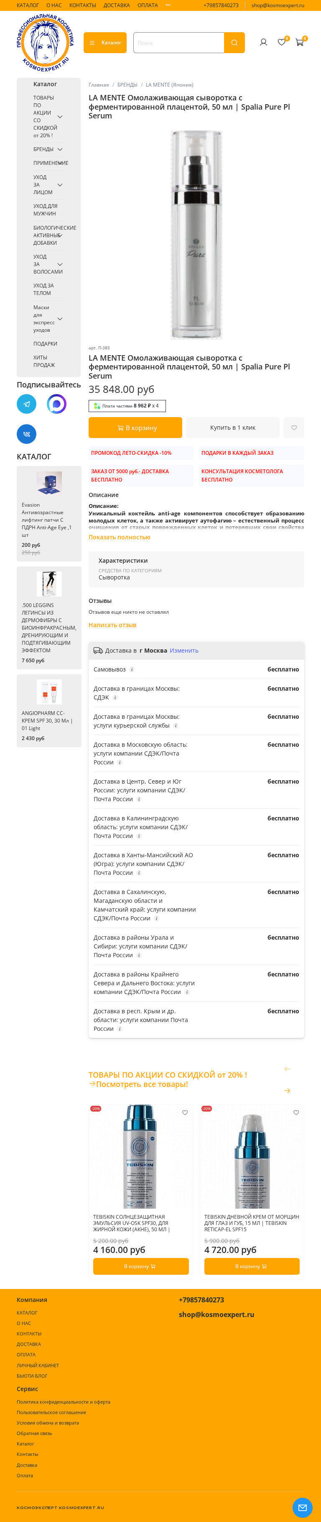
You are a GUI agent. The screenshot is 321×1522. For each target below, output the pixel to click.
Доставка (27, 1465)
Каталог (111, 42)
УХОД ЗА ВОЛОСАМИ (43, 264)
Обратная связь (34, 1433)
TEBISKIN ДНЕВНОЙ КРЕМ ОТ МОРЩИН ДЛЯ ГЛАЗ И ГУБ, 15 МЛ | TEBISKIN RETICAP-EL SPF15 (251, 1222)
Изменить (184, 650)
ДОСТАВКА (117, 5)
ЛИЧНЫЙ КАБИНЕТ (38, 1365)
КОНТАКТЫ (82, 5)
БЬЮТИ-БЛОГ (32, 1376)
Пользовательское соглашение (51, 1412)
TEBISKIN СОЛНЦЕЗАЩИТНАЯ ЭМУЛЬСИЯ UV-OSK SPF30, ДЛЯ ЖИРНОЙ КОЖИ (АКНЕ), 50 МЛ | (132, 1222)
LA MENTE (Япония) (170, 84)
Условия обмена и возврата (48, 1423)
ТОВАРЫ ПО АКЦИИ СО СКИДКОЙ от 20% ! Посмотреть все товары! (168, 1079)
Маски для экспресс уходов (43, 318)
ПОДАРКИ (45, 343)
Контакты (27, 1454)
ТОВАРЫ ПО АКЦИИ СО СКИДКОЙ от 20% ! (43, 116)
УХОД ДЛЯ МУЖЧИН (45, 209)
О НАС (54, 5)
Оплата (25, 1475)
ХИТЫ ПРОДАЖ (44, 361)
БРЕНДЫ (127, 84)
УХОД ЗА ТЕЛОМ (43, 289)
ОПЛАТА (148, 5)
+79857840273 (221, 5)
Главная (99, 84)
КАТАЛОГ (28, 5)
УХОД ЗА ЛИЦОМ (43, 185)
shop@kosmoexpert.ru (278, 5)
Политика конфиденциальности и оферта (63, 1402)
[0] (281, 42)
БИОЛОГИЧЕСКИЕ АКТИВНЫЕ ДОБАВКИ (43, 235)
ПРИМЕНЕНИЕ (43, 163)
